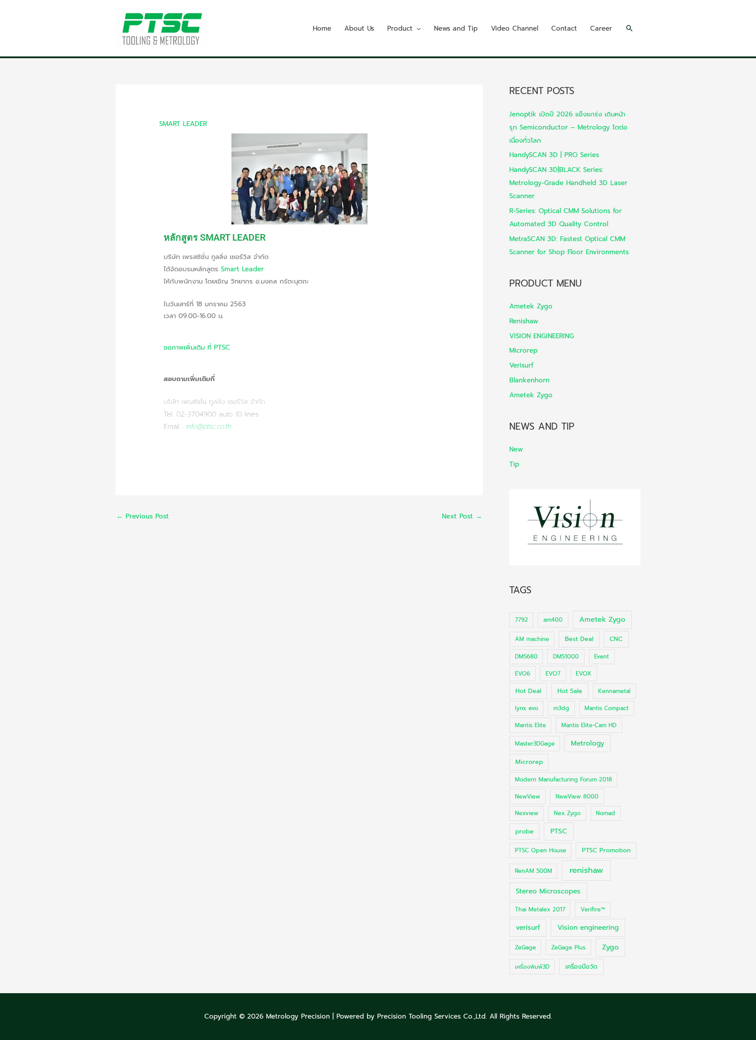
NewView (527, 796)
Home (322, 28)
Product (400, 28)
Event (601, 656)
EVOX (584, 673)
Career (601, 28)
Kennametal (614, 691)
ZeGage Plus (568, 947)
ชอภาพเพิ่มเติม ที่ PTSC (197, 347)
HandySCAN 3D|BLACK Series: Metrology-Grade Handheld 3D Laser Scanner (568, 183)
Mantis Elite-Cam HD (588, 725)
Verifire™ (593, 909)
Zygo (610, 947)
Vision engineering (588, 927)
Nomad (605, 813)
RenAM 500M (533, 871)
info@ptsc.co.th (208, 426)
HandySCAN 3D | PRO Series (554, 155)
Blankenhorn (529, 380)
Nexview (527, 813)
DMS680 (526, 656)
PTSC (558, 831)
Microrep (523, 350)
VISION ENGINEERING (541, 336)
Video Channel (514, 28)
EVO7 (553, 673)
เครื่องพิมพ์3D (532, 967)
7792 (521, 620)
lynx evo (526, 708)
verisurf (528, 927)
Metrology (587, 743)
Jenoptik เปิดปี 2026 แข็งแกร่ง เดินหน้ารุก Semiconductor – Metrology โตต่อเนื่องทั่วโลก (568, 127)
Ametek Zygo (531, 306)
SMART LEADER (183, 124)
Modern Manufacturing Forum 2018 (563, 779)
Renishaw (523, 321)
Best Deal (579, 639)
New (516, 449)
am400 (553, 620)
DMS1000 (566, 656)
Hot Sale (569, 691)
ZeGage (525, 947)
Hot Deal (528, 691)
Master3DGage (535, 743)
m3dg (561, 708)
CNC (616, 639)
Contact (564, 28)
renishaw (586, 870)
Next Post (462, 516)
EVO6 (522, 673)
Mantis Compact (606, 708)
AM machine (532, 639)
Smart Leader (242, 269)
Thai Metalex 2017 (540, 909)
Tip (514, 464)
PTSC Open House (540, 850)
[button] (629, 28)
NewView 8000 (577, 796)
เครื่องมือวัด (581, 966)
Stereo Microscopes (548, 891)
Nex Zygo (567, 813)
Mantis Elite (530, 725)
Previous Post (142, 516)
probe (524, 831)
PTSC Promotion (606, 850)
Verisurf (521, 365)
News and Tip (456, 28)
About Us (359, 28)
